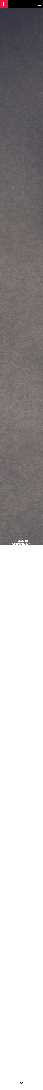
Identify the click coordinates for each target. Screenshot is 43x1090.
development (21, 546)
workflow (28, 546)
